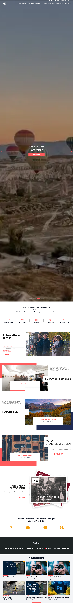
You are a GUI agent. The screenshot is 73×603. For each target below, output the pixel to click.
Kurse (19, 3)
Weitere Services (51, 3)
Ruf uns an (33, 313)
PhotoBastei (25, 384)
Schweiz (57, 0)
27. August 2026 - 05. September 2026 (17, 388)
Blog (61, 3)
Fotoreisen (45, 3)
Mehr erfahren (22, 497)
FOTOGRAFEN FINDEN (25, 455)
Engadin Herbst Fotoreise (48, 419)
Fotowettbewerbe (38, 3)
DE (69, 0)
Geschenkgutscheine (30, 3)
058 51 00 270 (51, 0)
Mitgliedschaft (24, 3)
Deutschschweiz (63, 0)
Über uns (57, 3)
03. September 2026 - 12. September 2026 (33, 388)
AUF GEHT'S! (4, 406)
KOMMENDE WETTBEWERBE (55, 372)
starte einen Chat (39, 313)
